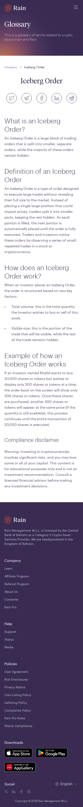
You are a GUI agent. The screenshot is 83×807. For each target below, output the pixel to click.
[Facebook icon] (21, 792)
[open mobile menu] (76, 7)
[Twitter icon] (6, 792)
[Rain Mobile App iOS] (18, 753)
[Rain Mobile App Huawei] (19, 767)
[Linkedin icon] (13, 792)
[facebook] (41, 98)
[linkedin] (56, 98)
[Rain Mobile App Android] (51, 753)
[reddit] (71, 98)
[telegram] (26, 98)
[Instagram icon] (28, 792)
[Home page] (15, 7)
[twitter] (11, 98)
